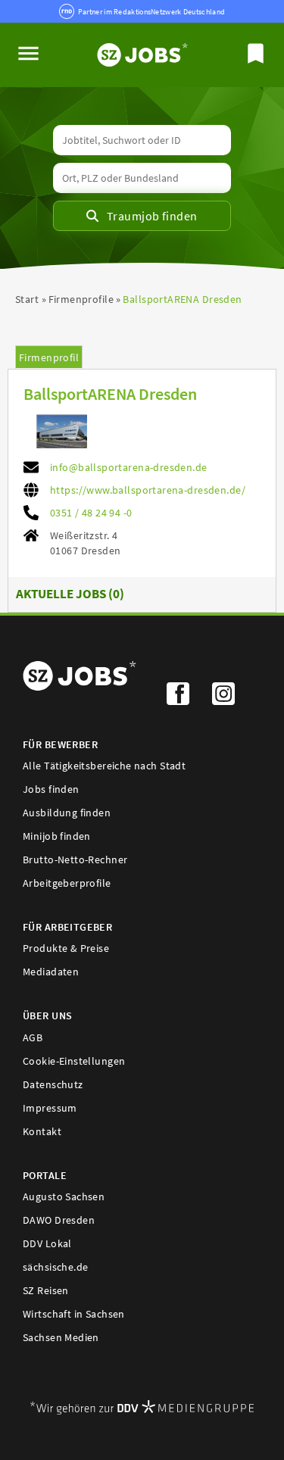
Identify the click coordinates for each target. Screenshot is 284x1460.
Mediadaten (51, 971)
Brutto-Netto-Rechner (75, 859)
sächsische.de (55, 1267)
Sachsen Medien (61, 1337)
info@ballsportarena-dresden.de (129, 467)
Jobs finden (51, 789)
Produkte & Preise (66, 948)
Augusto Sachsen (64, 1196)
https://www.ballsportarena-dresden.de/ (147, 490)
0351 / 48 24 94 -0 (91, 512)
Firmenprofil (49, 357)
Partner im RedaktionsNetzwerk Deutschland (151, 12)
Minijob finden (57, 836)
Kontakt (42, 1131)
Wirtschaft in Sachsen (74, 1314)
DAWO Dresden (59, 1220)
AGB (32, 1037)
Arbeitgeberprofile (67, 883)
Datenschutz (53, 1084)
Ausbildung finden (67, 812)
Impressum (50, 1108)
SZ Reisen (46, 1290)
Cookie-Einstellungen (74, 1061)
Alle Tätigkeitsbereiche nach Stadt (104, 765)
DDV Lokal (47, 1243)
